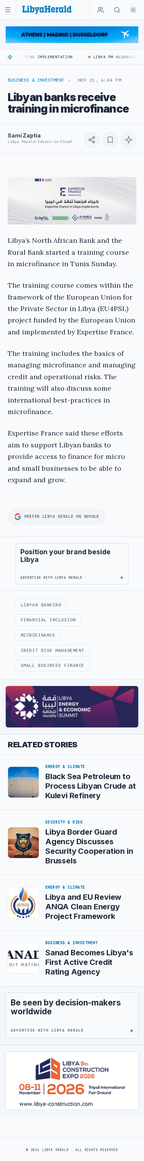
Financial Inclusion (48, 619)
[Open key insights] (128, 139)
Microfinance (38, 635)
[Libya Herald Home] (47, 10)
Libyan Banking (41, 605)
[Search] (117, 10)
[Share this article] (91, 139)
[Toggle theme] (133, 10)
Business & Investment (36, 80)
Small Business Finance (52, 665)
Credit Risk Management (52, 650)
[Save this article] (110, 139)
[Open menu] (8, 10)
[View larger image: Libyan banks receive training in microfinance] (72, 200)
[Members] (100, 10)
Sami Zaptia (24, 135)
